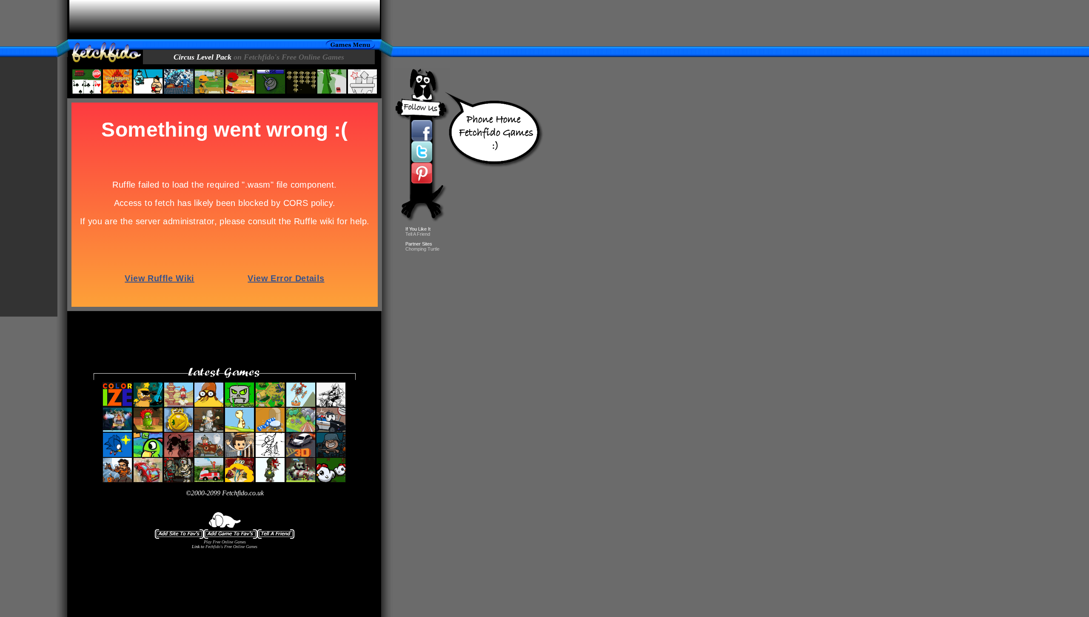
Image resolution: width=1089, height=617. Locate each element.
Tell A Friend (417, 234)
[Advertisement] (224, 19)
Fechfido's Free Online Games (231, 546)
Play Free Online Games (225, 542)
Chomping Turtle (422, 248)
